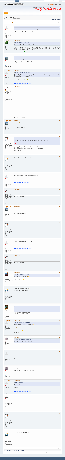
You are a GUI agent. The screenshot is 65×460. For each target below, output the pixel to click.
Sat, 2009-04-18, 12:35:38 (17, 396)
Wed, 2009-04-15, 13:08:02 (17, 40)
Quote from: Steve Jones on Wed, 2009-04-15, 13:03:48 (22, 56)
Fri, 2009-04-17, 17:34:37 (17, 304)
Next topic (59, 19)
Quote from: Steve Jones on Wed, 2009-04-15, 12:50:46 (22, 138)
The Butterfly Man (8, 55)
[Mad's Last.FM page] (5, 98)
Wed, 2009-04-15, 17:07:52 (17, 120)
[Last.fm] (5, 65)
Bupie (7, 272)
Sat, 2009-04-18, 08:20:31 (17, 351)
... (15, 22)
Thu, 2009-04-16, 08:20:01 (17, 189)
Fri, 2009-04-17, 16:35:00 (17, 272)
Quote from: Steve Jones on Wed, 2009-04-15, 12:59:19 (22, 42)
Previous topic (54, 19)
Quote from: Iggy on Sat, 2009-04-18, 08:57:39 (21, 382)
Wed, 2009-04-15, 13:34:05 (17, 86)
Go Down (5, 22)
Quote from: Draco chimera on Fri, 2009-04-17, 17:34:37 (23, 322)
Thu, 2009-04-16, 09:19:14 (17, 206)
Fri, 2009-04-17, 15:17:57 (17, 255)
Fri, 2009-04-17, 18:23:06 (17, 320)
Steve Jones (8, 25)
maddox (7, 86)
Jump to (47, 452)
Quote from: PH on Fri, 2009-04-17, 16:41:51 (21, 306)
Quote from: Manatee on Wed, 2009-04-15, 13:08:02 (22, 72)
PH (6, 136)
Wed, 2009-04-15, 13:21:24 (17, 70)
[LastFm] (5, 345)
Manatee (7, 40)
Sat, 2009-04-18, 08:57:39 (17, 366)
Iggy (6, 337)
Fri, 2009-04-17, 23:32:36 (17, 337)
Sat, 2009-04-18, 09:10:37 (17, 380)
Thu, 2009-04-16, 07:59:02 (17, 173)
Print (60, 22)
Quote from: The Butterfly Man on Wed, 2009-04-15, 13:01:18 (23, 26)
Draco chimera (9, 304)
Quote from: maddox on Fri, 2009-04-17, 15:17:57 (22, 274)
